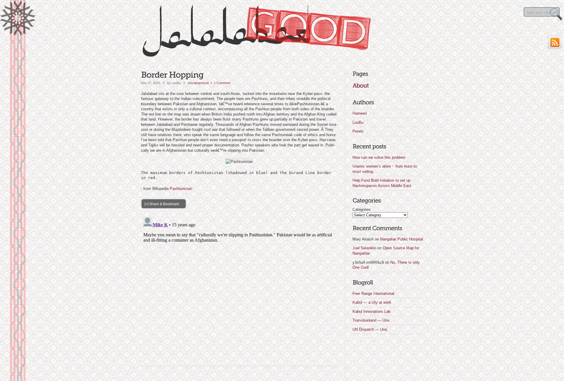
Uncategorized (198, 83)
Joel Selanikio (364, 248)
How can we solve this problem (378, 157)
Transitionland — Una (370, 320)
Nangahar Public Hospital (401, 239)
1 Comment (222, 83)
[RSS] (555, 42)
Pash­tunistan (181, 188)
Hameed (359, 113)
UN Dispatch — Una (369, 329)
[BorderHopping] (172, 74)
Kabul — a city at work (371, 302)
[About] (360, 85)
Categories (361, 209)
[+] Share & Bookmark (162, 204)
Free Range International (373, 293)
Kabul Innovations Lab (371, 311)
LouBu (357, 122)
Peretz (358, 131)
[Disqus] (239, 288)
